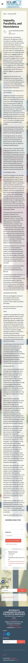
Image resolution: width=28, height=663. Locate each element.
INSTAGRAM (17, 627)
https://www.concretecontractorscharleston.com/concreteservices (16, 563)
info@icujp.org (14, 620)
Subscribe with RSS (9, 597)
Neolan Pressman (12, 552)
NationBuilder (13, 658)
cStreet (17, 660)
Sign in (4, 654)
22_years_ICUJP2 (12, 13)
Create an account (12, 544)
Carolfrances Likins (17, 30)
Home (4, 13)
